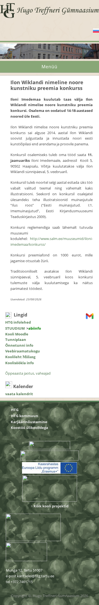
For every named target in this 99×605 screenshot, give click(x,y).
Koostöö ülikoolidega (30, 427)
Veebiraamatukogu (22, 351)
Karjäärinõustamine (29, 421)
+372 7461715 (22, 581)
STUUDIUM (15, 328)
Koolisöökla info (19, 362)
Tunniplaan (15, 339)
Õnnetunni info (19, 345)
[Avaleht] (49, 17)
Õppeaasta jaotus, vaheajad (28, 373)
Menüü (49, 67)
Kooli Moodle (16, 334)
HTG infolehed (18, 322)
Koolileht (20, 356)
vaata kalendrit (19, 393)
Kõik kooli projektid (51, 506)
